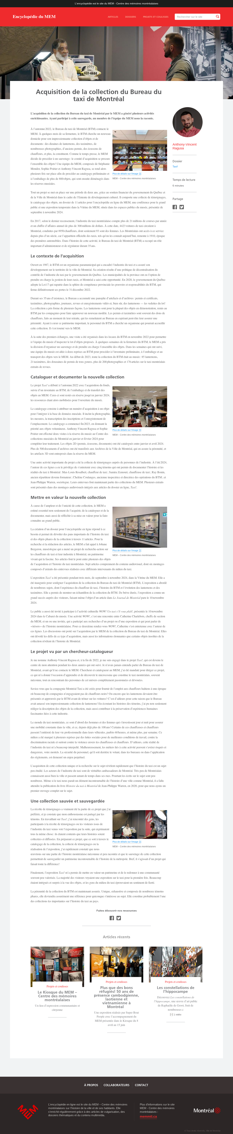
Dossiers (130, 16)
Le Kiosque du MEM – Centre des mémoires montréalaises (57, 996)
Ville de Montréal (207, 1110)
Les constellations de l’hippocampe (175, 989)
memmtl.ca (148, 1116)
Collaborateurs (116, 1085)
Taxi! (175, 166)
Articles (113, 16)
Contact (141, 1085)
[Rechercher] (217, 17)
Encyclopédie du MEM (34, 17)
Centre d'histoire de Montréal (28, 1112)
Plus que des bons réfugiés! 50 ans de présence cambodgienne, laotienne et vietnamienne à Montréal (116, 997)
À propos (91, 1085)
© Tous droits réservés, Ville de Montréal (202, 1131)
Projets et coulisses (155, 16)
